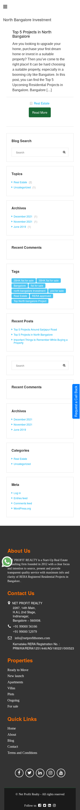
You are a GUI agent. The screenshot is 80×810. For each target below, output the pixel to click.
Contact (12, 746)
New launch (15, 676)
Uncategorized (22, 187)
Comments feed (23, 503)
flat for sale (37, 285)
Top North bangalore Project (30, 301)
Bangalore (20, 285)
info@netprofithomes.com (32, 638)
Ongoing (13, 700)
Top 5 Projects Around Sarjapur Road (35, 329)
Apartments (15, 682)
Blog (10, 740)
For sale (12, 706)
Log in (17, 493)
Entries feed (21, 498)
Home (11, 728)
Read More (39, 112)
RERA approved (41, 296)
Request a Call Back (75, 401)
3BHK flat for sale (49, 280)
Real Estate (41, 103)
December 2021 (23, 216)
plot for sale (57, 290)
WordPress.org (22, 508)
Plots (10, 694)
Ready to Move (17, 670)
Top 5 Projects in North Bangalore (31, 34)
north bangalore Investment (29, 290)
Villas (11, 688)
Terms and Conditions (22, 753)
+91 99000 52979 (25, 631)
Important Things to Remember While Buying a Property (41, 341)
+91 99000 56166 (25, 626)
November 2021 (23, 221)
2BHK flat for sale (24, 280)
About (11, 734)
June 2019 (20, 226)
